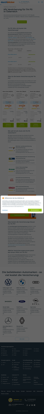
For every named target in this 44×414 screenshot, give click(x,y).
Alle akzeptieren (35, 210)
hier (23, 206)
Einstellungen (5, 210)
